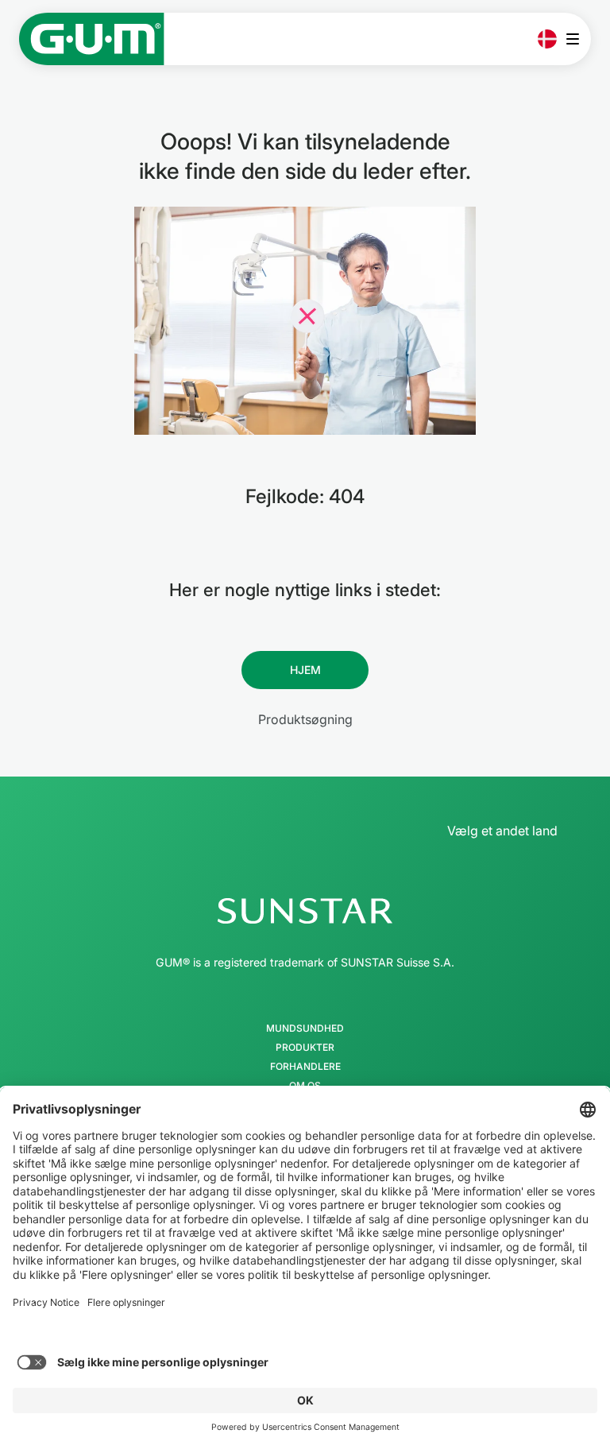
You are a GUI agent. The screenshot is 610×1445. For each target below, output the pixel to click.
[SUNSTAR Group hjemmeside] (305, 911)
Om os (305, 1086)
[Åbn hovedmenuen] (577, 39)
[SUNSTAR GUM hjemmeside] (91, 39)
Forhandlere (305, 1066)
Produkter (305, 1047)
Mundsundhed (305, 1028)
